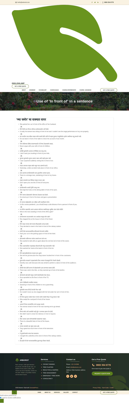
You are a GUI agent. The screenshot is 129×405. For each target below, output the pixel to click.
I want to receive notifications (11, 398)
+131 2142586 (75, 364)
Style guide (105, 387)
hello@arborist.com (23, 2)
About (24, 90)
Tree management (49, 373)
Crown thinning (49, 364)
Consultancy (48, 378)
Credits (112, 387)
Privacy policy (97, 387)
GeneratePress (33, 387)
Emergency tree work (51, 375)
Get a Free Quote (20, 86)
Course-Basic (54, 90)
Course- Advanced (85, 90)
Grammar (32, 90)
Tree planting (48, 367)
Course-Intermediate (69, 90)
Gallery (66, 392)
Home (39, 392)
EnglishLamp (18, 83)
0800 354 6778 (109, 2)
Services (57, 392)
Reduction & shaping (50, 370)
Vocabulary (43, 90)
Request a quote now (102, 373)
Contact (75, 392)
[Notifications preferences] (2, 401)
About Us (47, 392)
